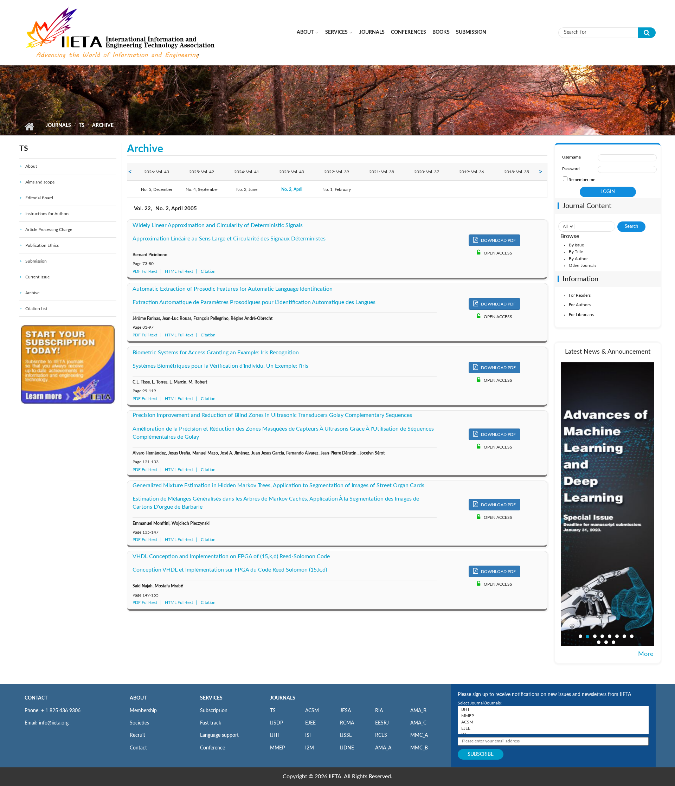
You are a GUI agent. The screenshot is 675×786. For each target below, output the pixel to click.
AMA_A (383, 748)
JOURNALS (282, 698)
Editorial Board (39, 198)
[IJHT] (553, 709)
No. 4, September (202, 189)
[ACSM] (553, 722)
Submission (471, 32)
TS (81, 125)
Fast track (210, 723)
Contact (138, 748)
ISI (308, 735)
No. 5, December (156, 189)
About (305, 32)
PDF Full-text (145, 271)
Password (571, 169)
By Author (578, 259)
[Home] (121, 32)
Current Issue (37, 277)
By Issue (576, 245)
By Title (576, 252)
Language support (219, 735)
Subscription (213, 710)
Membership (143, 710)
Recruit (137, 735)
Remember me (581, 180)
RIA (379, 710)
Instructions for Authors (47, 214)
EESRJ (382, 723)
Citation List (36, 309)
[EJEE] (553, 728)
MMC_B (419, 748)
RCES (381, 735)
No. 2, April (291, 189)
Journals (372, 32)
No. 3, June (246, 189)
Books (441, 32)
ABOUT (138, 698)
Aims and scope (39, 182)
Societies (139, 723)
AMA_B (418, 710)
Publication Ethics (42, 245)
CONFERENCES (408, 32)
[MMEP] (553, 716)
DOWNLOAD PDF (498, 240)
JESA (345, 710)
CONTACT (36, 698)
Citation (208, 271)
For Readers (580, 295)
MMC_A (419, 735)
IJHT (275, 735)
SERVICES (211, 698)
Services (336, 32)
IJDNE (347, 748)
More (646, 654)
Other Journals (582, 265)
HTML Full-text (179, 271)
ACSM (312, 710)
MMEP (277, 748)
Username (571, 157)
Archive (32, 293)
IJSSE (346, 735)
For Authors (580, 305)
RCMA (347, 723)
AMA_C (418, 723)
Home (29, 126)
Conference (212, 748)
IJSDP (276, 723)
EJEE (310, 723)
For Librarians (581, 315)
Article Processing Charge (48, 229)
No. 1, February (336, 189)
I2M (309, 748)
